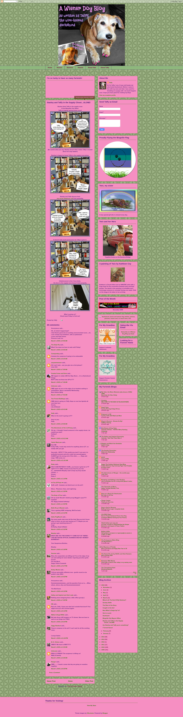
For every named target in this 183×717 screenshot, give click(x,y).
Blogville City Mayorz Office (112, 618)
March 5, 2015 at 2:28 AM (59, 658)
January (106, 633)
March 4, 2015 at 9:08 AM (59, 424)
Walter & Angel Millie (57, 615)
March (105, 598)
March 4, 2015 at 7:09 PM (59, 600)
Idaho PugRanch (56, 517)
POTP (103, 457)
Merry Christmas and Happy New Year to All (114, 548)
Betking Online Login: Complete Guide (112, 509)
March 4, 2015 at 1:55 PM (59, 504)
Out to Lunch (107, 613)
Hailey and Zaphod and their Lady (62, 595)
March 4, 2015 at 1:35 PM (59, 491)
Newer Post (51, 681)
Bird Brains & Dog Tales (109, 428)
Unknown (54, 386)
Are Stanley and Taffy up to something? (116, 625)
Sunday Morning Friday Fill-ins (110, 409)
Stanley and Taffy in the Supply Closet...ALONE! (69, 102)
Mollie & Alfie (105, 531)
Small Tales (105, 407)
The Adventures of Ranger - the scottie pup (115, 473)
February (106, 631)
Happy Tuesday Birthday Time (110, 488)
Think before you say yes (109, 523)
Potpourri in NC (106, 414)
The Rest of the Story (109, 605)
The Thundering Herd (108, 567)
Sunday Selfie (107, 602)
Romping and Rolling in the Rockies (113, 479)
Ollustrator (90, 713)
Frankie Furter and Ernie (59, 373)
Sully (52, 413)
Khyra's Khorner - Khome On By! (111, 421)
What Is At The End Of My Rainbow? (114, 600)
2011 (103, 644)
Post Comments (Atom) (74, 686)
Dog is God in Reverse (108, 507)
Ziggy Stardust (56, 625)
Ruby (53, 464)
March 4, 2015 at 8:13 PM (59, 611)
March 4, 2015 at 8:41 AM (59, 409)
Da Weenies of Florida (108, 547)
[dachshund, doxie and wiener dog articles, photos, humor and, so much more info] (117, 318)
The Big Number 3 (106, 541)
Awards (80, 67)
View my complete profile (107, 95)
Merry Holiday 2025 (107, 555)
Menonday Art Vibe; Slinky (109, 395)
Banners (70, 67)
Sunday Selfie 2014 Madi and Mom (111, 415)
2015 (103, 585)
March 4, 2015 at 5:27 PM (59, 566)
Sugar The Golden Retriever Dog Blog (113, 464)
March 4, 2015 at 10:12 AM (59, 438)
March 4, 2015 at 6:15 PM (59, 591)
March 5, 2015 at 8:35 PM (59, 668)
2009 (103, 650)
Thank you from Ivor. (107, 502)
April (104, 595)
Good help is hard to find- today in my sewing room (116, 562)
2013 (103, 639)
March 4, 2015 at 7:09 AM (59, 369)
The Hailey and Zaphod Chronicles (112, 436)
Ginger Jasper (105, 500)
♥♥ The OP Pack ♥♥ (57, 482)
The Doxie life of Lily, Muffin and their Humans (116, 554)
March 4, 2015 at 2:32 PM (59, 529)
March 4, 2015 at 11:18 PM (59, 638)
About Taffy (105, 67)
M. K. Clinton (55, 642)
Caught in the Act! (108, 608)
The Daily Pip (55, 344)
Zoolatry (104, 400)
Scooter (53, 553)
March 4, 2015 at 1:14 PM (59, 478)
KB (52, 604)
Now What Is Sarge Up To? (111, 610)
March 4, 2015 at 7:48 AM (59, 382)
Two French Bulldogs (58, 398)
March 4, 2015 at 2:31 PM (59, 513)
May (104, 592)
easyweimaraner (56, 362)
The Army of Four (56, 495)
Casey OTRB (105, 459)
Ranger (53, 662)
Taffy (110, 82)
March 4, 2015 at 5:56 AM (59, 341)
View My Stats (91, 705)
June (105, 590)
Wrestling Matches (106, 569)
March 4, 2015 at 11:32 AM (59, 460)
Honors (59, 67)
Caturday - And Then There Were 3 (111, 438)
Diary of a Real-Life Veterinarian (111, 493)
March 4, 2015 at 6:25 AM (59, 359)
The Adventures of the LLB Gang (62, 428)
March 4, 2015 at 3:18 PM (59, 549)
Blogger (105, 713)
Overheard (106, 615)
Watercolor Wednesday (108, 452)
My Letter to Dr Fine (107, 495)
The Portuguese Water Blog (110, 540)
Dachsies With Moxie (108, 561)
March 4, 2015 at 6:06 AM (59, 350)
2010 (103, 647)
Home (50, 67)
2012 (103, 642)
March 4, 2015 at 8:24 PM (59, 622)
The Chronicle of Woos (108, 486)
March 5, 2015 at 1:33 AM (59, 647)
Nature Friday (105, 445)
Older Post (89, 681)
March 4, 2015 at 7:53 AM (59, 395)
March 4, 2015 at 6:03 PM (59, 576)
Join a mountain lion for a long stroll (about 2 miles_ (117, 481)
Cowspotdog (55, 353)
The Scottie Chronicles (108, 450)
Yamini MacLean (56, 442)
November (106, 587)
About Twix (92, 67)
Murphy (53, 533)
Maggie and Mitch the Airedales (111, 443)
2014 (103, 637)
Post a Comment (54, 672)
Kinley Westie (55, 569)
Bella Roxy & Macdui (58, 508)
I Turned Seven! (108, 627)
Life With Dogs (106, 514)
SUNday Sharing (106, 422)
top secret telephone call (65, 198)
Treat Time (104, 474)
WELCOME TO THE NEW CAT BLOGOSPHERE (115, 402)
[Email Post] (61, 320)
